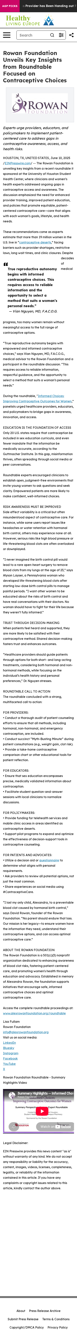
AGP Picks (9, 6)
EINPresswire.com (18, 163)
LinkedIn (9, 1043)
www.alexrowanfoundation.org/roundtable (34, 1013)
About (20, 1311)
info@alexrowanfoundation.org (26, 1032)
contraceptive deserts (35, 242)
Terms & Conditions (56, 1319)
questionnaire (49, 860)
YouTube (9, 1064)
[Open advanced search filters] (61, 35)
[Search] (52, 35)
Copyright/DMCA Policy (27, 1327)
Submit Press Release (23, 1319)
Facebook (10, 1058)
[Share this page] (71, 35)
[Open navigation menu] (6, 35)
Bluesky (8, 1048)
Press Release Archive (45, 1311)
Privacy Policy (57, 1327)
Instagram (10, 1053)
